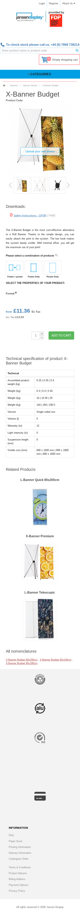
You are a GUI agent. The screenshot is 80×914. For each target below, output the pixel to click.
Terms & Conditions (20, 867)
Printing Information (20, 847)
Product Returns (18, 873)
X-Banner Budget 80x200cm (21, 659)
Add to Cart (61, 335)
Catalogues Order (18, 858)
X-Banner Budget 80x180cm (21, 663)
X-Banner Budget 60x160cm (55, 659)
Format (10, 293)
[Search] (77, 50)
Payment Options (18, 885)
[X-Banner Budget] (22, 185)
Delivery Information (20, 852)
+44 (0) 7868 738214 (65, 44)
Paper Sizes (16, 841)
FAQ (11, 835)
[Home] (4, 85)
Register (53, 3)
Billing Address (17, 879)
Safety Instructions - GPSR (30, 215)
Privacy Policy (17, 890)
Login (42, 3)
